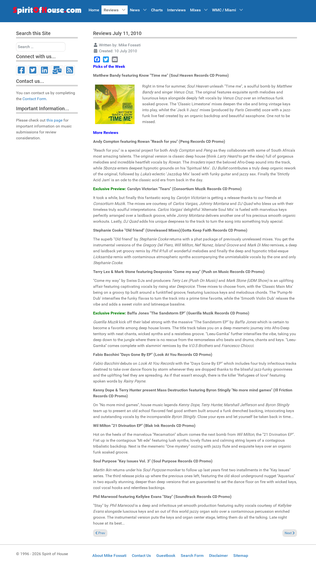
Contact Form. (34, 98)
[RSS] (69, 70)
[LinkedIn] (44, 70)
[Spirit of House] (47, 11)
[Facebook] (21, 70)
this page (54, 120)
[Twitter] (33, 70)
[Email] (57, 70)
